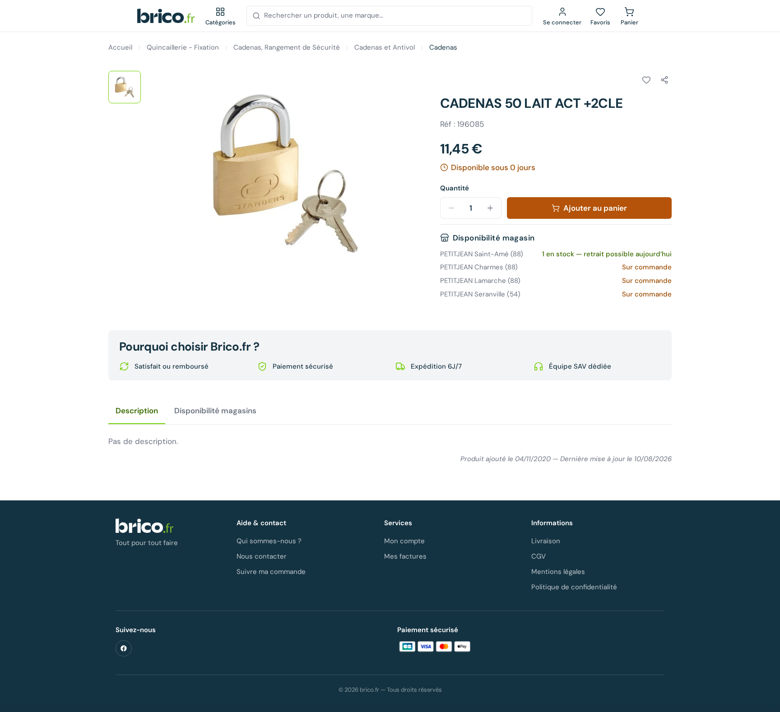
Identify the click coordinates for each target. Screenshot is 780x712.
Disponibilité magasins (215, 411)
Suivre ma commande (271, 571)
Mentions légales (558, 571)
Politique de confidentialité (574, 587)
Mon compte (404, 541)
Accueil (120, 47)
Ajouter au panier (595, 208)
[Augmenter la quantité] (490, 208)
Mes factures (405, 556)
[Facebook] (124, 648)
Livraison (545, 541)
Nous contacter (262, 556)
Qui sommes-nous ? (269, 541)
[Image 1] (124, 87)
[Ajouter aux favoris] (646, 80)
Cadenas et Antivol (384, 47)
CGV (538, 556)
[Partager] (664, 80)
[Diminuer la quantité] (451, 208)
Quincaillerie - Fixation (183, 47)
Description (137, 411)
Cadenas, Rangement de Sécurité (286, 47)
